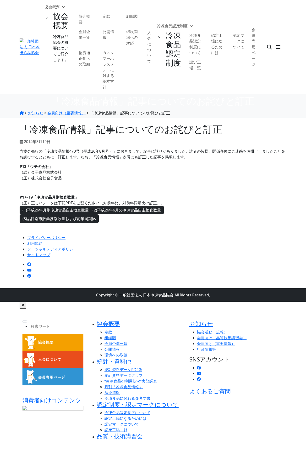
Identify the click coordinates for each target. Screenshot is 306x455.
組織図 (132, 16)
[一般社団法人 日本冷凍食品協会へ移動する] (22, 113)
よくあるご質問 (210, 391)
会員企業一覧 (84, 34)
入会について (149, 47)
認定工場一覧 (195, 65)
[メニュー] (278, 47)
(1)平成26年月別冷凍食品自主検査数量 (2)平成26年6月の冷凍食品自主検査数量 (91, 210)
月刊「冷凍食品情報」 (123, 386)
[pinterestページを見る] (29, 275)
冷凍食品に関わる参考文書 (127, 398)
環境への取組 (115, 355)
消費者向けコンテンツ (51, 400)
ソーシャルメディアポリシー (52, 249)
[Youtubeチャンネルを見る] (29, 270)
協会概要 (52, 6)
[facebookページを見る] (29, 264)
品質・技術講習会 (120, 436)
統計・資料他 (114, 361)
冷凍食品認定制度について (195, 44)
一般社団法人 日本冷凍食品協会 (146, 295)
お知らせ (201, 323)
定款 (106, 16)
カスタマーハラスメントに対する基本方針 (108, 70)
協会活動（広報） (212, 332)
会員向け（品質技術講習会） (222, 337)
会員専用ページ (254, 47)
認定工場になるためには (217, 44)
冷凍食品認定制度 (173, 25)
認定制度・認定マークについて (138, 404)
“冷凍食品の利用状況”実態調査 (130, 381)
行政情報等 (206, 349)
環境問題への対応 (132, 37)
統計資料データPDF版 (123, 369)
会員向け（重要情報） (216, 343)
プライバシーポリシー (46, 237)
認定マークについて (238, 41)
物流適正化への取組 (84, 58)
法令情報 (112, 392)
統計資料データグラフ (123, 375)
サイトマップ (38, 254)
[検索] (269, 47)
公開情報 (108, 34)
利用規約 (35, 243)
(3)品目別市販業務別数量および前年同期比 (59, 218)
